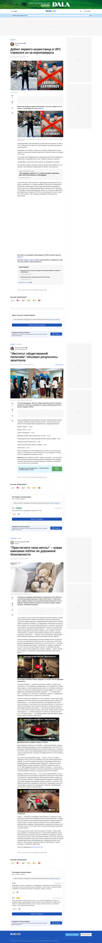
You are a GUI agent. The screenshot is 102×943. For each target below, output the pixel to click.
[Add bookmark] (12, 113)
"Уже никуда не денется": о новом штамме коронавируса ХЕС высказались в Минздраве (39, 174)
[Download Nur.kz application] (51, 4)
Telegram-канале (28, 260)
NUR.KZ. (41, 108)
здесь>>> (20, 257)
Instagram (57, 334)
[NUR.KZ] (51, 11)
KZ (80, 11)
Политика (12, 344)
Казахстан (19, 344)
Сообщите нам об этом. (40, 290)
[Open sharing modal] (12, 108)
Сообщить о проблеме (72, 934)
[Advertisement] (51, 26)
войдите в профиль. (55, 319)
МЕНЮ (15, 11)
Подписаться (57, 468)
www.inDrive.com (38, 847)
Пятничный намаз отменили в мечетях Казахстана (35, 277)
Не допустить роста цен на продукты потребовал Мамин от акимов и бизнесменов (40, 271)
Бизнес (20, 538)
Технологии (13, 538)
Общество (13, 39)
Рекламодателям (86, 934)
